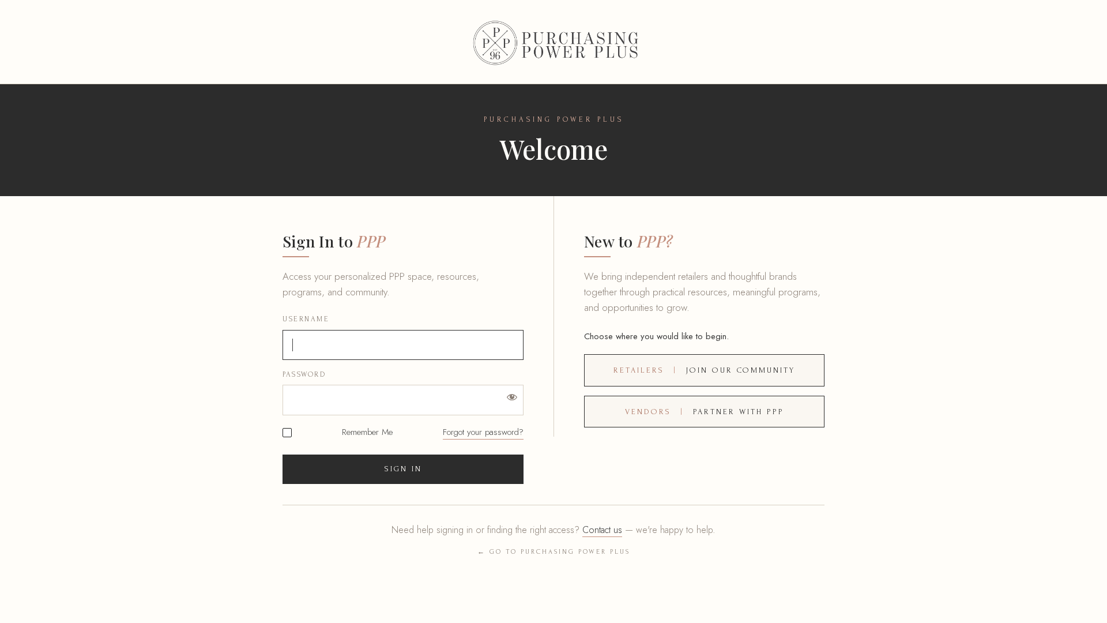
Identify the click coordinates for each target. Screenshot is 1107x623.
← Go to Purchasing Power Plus (553, 552)
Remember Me (367, 432)
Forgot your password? (483, 432)
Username (306, 319)
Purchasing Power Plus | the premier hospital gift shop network (553, 42)
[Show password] (512, 396)
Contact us (602, 529)
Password (304, 374)
